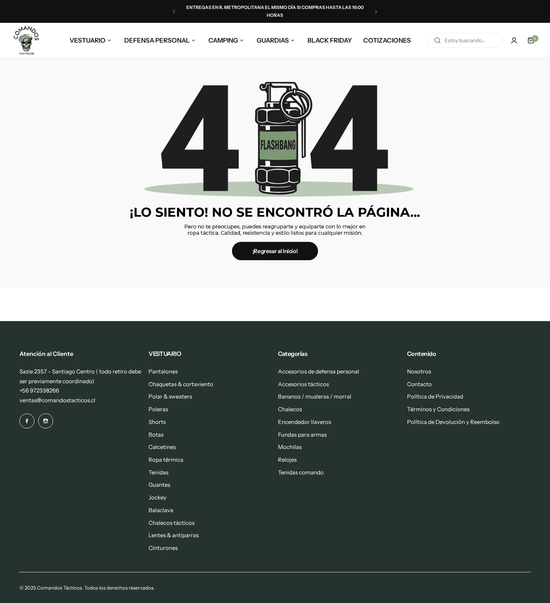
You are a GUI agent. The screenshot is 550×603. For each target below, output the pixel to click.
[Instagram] (45, 420)
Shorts (157, 421)
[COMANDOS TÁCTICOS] (26, 40)
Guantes (159, 484)
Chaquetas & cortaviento (181, 384)
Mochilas (290, 446)
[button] (174, 11)
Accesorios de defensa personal (318, 371)
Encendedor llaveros (304, 421)
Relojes (287, 459)
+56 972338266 (39, 390)
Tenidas (158, 472)
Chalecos (290, 409)
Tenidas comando (301, 472)
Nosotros (419, 371)
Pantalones (163, 371)
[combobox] (464, 40)
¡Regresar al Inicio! (275, 251)
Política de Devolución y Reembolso (453, 421)
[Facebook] (26, 420)
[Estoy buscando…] (437, 40)
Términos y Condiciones (438, 409)
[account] (514, 40)
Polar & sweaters (170, 396)
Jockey (157, 497)
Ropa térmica (166, 459)
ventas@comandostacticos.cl (57, 400)
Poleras (158, 409)
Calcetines (162, 446)
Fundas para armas (302, 434)
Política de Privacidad (435, 396)
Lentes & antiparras (174, 535)
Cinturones (163, 547)
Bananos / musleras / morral (314, 396)
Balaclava (161, 510)
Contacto (419, 384)
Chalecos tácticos (172, 522)
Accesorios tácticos (303, 384)
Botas (156, 434)
